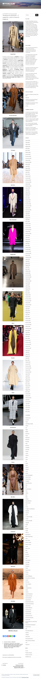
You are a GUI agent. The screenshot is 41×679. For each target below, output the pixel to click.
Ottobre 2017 (28, 346)
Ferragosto (27, 481)
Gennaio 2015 (28, 393)
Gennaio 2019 (28, 320)
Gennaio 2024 (28, 201)
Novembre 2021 (28, 253)
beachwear (27, 433)
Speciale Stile (28, 619)
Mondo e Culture (28, 542)
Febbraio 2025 (28, 176)
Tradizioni (27, 634)
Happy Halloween (28, 500)
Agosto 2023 (28, 211)
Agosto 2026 (28, 140)
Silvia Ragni (14, 13)
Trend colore (28, 636)
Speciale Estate (28, 599)
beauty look (27, 437)
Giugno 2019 (28, 310)
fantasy (27, 473)
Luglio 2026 (28, 142)
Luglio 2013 (28, 403)
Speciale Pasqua (28, 613)
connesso (9, 657)
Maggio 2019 (28, 312)
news (26, 558)
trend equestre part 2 (29, 638)
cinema (27, 453)
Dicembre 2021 (28, 251)
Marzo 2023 (28, 221)
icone (26, 504)
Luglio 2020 (28, 284)
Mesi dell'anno (28, 534)
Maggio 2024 (28, 193)
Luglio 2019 (28, 308)
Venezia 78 (27, 644)
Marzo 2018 (28, 338)
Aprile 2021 (27, 267)
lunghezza (16, 645)
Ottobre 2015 (28, 385)
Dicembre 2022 (28, 227)
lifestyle (27, 528)
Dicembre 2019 (28, 298)
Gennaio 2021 (28, 273)
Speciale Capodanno (29, 593)
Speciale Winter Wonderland (30, 624)
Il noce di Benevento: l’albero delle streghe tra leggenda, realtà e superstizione (32, 115)
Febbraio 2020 (28, 294)
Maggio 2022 (28, 241)
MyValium (9, 4)
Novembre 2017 (28, 344)
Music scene (28, 548)
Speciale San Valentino (29, 617)
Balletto (27, 431)
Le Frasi (27, 518)
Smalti (27, 589)
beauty (27, 435)
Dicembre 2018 (28, 322)
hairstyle (27, 498)
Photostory (27, 564)
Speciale (27, 591)
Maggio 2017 (28, 356)
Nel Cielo (27, 554)
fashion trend (10, 645)
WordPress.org (28, 656)
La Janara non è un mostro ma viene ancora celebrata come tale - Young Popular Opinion (32, 113)
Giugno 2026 (28, 144)
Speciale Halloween (29, 607)
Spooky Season (28, 626)
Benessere (27, 439)
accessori (27, 419)
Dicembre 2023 (28, 203)
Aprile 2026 (28, 148)
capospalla (6, 643)
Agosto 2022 (28, 235)
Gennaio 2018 (28, 340)
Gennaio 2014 (28, 401)
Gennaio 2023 (28, 225)
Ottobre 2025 (28, 160)
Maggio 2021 (28, 265)
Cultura (27, 463)
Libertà (27, 524)
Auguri (27, 429)
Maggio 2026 (28, 146)
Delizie (27, 465)
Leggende (27, 522)
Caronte (27, 451)
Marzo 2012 (28, 411)
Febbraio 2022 (28, 247)
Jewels (27, 514)
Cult (26, 461)
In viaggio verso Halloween (30, 508)
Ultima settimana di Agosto (30, 640)
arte (26, 427)
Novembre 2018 (28, 324)
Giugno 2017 (28, 354)
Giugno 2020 (28, 286)
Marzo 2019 (28, 316)
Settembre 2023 (28, 209)
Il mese (27, 506)
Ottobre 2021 (28, 255)
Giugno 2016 (28, 377)
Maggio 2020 (28, 288)
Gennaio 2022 (28, 249)
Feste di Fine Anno (29, 483)
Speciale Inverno (28, 609)
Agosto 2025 (28, 164)
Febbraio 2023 (28, 223)
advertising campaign (29, 423)
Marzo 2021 (28, 269)
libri (26, 526)
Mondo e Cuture (28, 544)
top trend (11, 647)
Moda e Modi (28, 540)
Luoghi (27, 530)
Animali (27, 425)
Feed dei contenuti (29, 652)
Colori (26, 457)
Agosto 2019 (28, 306)
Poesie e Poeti (28, 570)
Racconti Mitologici (29, 576)
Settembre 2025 (28, 162)
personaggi (27, 562)
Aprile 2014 (27, 399)
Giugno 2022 (28, 239)
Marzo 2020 (28, 292)
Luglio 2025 (28, 166)
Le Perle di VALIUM (29, 520)
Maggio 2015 (28, 389)
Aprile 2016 (27, 381)
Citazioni (27, 455)
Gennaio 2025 (28, 178)
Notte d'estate (28, 560)
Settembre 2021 (28, 257)
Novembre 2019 (28, 300)
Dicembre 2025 (28, 156)
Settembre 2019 (28, 304)
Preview (27, 572)
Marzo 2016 (28, 383)
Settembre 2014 (28, 397)
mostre (27, 546)
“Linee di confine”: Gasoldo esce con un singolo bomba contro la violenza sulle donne (32, 120)
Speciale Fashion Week (29, 601)
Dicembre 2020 (28, 275)
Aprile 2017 (27, 358)
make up (27, 532)
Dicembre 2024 (28, 180)
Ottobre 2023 (28, 207)
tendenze (6, 647)
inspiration (27, 510)
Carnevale (27, 449)
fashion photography (29, 475)
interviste (27, 512)
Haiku (26, 496)
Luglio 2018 (28, 332)
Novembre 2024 (28, 182)
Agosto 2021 (28, 259)
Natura (27, 552)
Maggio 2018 (28, 334)
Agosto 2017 (28, 350)
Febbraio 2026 (28, 152)
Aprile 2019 (27, 314)
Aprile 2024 (28, 195)
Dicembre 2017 (28, 342)
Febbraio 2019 (28, 318)
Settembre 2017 (28, 348)
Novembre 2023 (28, 205)
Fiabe (26, 485)
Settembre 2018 (28, 328)
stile (26, 628)
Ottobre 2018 (28, 326)
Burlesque (27, 445)
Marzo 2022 (28, 245)
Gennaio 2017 (28, 364)
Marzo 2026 (28, 150)
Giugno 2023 (28, 215)
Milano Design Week (29, 536)
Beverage (27, 441)
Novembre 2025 (28, 158)
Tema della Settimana (29, 630)
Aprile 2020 (28, 290)
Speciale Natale (28, 611)
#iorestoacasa (28, 417)
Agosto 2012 (28, 407)
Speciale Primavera (29, 615)
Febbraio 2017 (28, 362)
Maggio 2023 (28, 217)
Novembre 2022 (28, 229)
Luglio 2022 (28, 237)
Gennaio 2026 (28, 154)
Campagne (27, 447)
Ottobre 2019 (28, 302)
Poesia (27, 568)
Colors (27, 459)
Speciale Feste (28, 605)
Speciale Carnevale (29, 595)
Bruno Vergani (28, 131)
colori (17, 644)
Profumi (27, 574)
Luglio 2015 (28, 387)
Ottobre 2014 (28, 395)
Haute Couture (28, 502)
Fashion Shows (28, 477)
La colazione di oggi (29, 516)
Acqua (27, 421)
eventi (27, 471)
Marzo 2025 (28, 174)
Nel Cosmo (27, 556)
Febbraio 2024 (28, 199)
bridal (26, 443)
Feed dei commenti (29, 654)
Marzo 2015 (28, 391)
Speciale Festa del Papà (30, 603)
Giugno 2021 (28, 263)
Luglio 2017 (27, 352)
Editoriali (27, 467)
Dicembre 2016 (28, 366)
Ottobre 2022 (28, 231)
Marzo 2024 (28, 197)
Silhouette (27, 97)
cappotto (12, 643)
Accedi (27, 650)
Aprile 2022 (27, 243)
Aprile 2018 (27, 336)
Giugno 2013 (28, 405)
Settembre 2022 (28, 233)
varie (26, 642)
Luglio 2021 (27, 261)
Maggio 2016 (28, 379)
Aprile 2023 (28, 219)
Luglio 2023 (28, 213)
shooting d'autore (28, 587)
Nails (26, 550)
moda (26, 538)
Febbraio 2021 (28, 271)
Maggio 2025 (28, 170)
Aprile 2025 (28, 172)
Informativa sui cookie (25, 677)
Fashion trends (28, 479)
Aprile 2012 (27, 409)
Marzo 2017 (28, 360)
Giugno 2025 (28, 168)
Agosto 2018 (28, 330)
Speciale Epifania (28, 597)
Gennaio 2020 (28, 296)
